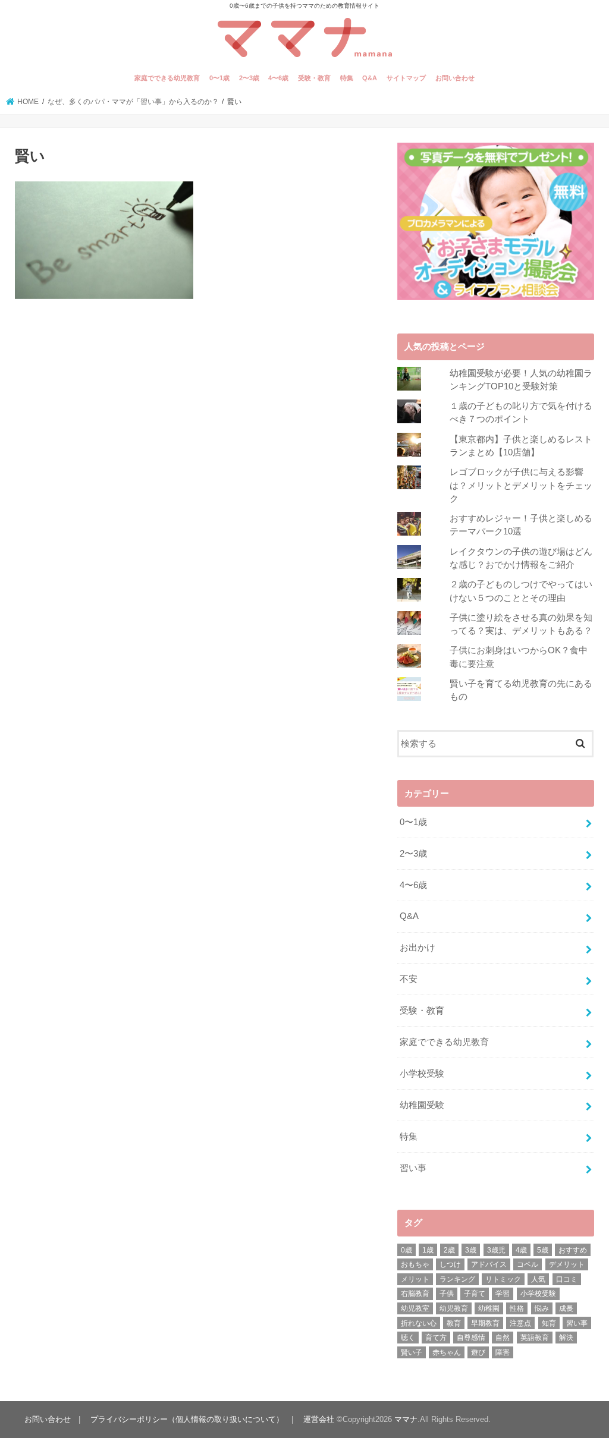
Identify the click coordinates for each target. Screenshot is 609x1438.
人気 (538, 1279)
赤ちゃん (446, 1352)
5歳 (542, 1250)
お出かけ (417, 947)
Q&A (369, 77)
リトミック (503, 1279)
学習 (502, 1293)
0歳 (406, 1250)
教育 (454, 1323)
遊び (478, 1352)
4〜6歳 (278, 77)
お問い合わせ (455, 77)
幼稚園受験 (422, 1105)
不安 (408, 979)
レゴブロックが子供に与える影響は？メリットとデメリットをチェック (521, 485)
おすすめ (572, 1250)
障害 (502, 1352)
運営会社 (318, 1419)
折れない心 (419, 1323)
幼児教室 (415, 1308)
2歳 (449, 1250)
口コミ (566, 1279)
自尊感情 (471, 1337)
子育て (474, 1293)
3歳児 (496, 1250)
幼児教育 (454, 1308)
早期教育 (485, 1323)
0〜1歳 (219, 77)
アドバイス (489, 1264)
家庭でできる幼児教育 (167, 77)
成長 (566, 1308)
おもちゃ (415, 1264)
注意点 (520, 1323)
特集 (346, 77)
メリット (415, 1279)
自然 (502, 1337)
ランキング (457, 1279)
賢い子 (411, 1352)
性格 (517, 1308)
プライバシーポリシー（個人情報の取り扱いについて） (187, 1419)
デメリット (567, 1264)
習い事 (413, 1168)
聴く (408, 1337)
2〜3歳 (249, 77)
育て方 (436, 1337)
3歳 (470, 1250)
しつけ (450, 1264)
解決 (566, 1337)
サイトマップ (406, 77)
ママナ (405, 1419)
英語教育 (534, 1337)
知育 (549, 1323)
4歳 (521, 1250)
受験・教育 (314, 77)
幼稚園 (489, 1308)
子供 (447, 1293)
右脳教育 (415, 1293)
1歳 (428, 1250)
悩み (542, 1308)
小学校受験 (422, 1073)
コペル (527, 1264)
